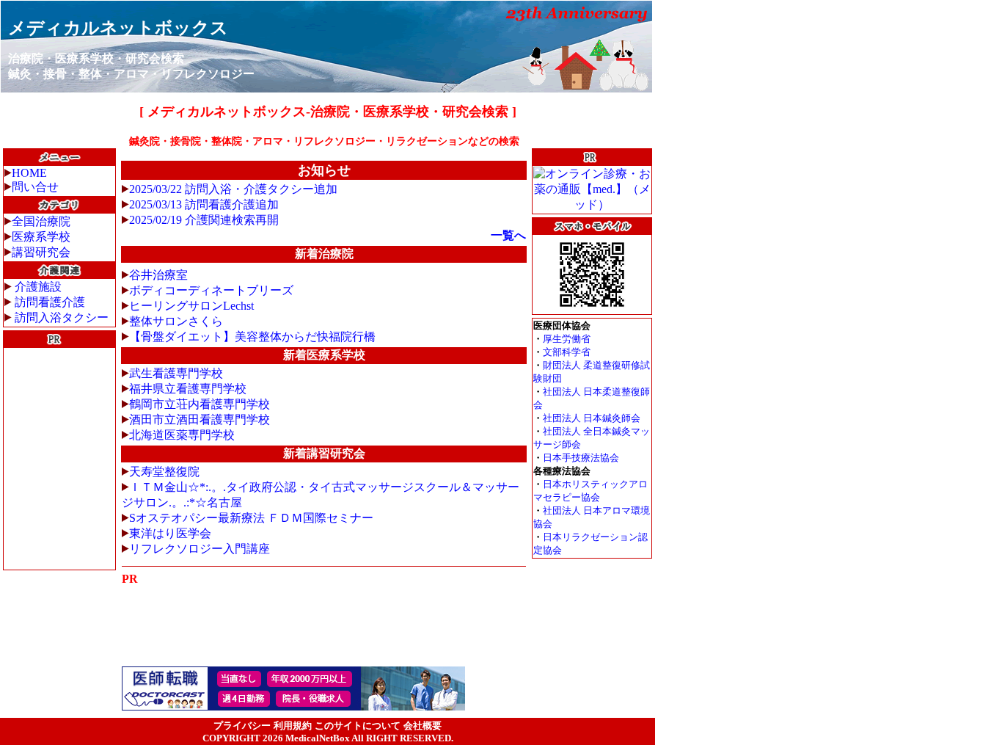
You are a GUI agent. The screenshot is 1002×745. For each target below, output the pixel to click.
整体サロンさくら (176, 321)
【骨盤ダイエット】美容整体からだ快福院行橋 (252, 336)
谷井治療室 (158, 275)
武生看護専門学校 (176, 373)
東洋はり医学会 (170, 533)
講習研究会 (41, 252)
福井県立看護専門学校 (187, 388)
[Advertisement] (59, 459)
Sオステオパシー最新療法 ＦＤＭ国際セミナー (251, 518)
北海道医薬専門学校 (182, 435)
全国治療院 (41, 221)
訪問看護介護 (50, 302)
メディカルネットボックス (118, 27)
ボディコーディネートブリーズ (211, 290)
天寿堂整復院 (164, 471)
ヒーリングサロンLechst (191, 305)
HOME (29, 173)
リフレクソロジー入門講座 (199, 548)
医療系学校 (41, 236)
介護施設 (38, 286)
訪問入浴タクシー (62, 317)
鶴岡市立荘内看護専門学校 (199, 404)
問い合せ (35, 187)
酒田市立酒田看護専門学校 (199, 419)
